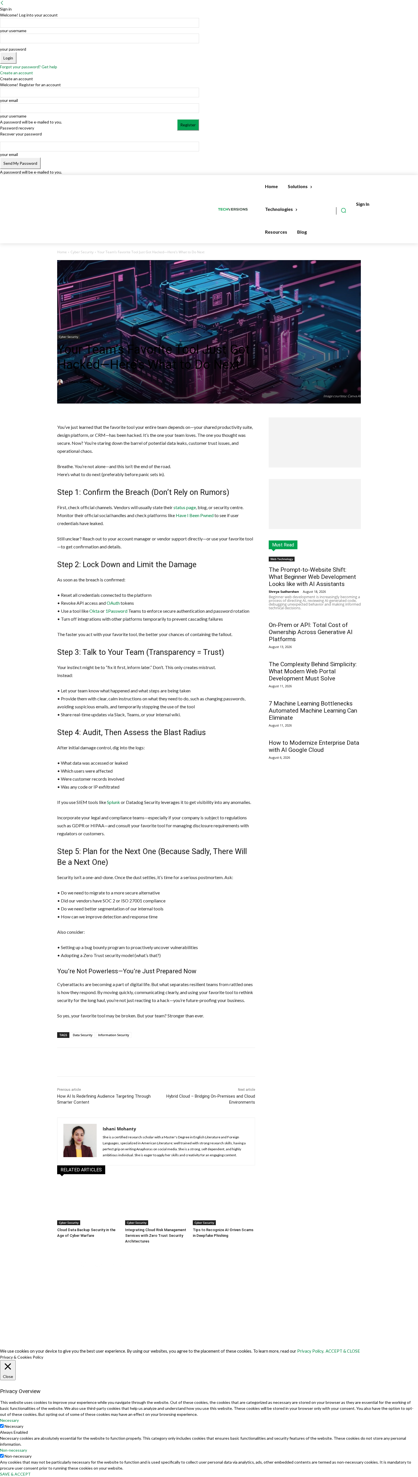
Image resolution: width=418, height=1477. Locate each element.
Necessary (14, 1426)
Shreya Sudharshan (284, 591)
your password (13, 49)
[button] (343, 210)
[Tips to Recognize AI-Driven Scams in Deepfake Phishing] (224, 1203)
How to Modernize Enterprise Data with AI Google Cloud (314, 746)
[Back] (2, 3)
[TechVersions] (234, 209)
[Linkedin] (123, 1062)
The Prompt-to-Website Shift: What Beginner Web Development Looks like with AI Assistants (312, 576)
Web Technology (281, 559)
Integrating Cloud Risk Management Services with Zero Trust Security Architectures (155, 1235)
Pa (110, 611)
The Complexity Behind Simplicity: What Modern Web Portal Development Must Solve (313, 671)
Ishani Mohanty (81, 382)
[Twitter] (110, 1062)
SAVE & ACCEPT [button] (15, 1474)
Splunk (113, 802)
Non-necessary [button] (13, 1450)
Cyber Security (82, 252)
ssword (120, 611)
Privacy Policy (310, 1351)
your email (9, 100)
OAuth (113, 603)
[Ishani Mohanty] (61, 382)
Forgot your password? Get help (28, 66)
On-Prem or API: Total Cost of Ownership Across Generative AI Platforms (311, 632)
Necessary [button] (9, 1420)
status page (184, 507)
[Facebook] (97, 1062)
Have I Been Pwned (195, 515)
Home (62, 252)
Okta (94, 611)
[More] (137, 1062)
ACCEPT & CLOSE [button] (343, 1351)
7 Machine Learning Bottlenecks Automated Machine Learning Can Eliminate (313, 710)
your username (13, 30)
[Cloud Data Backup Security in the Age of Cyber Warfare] (88, 1203)
